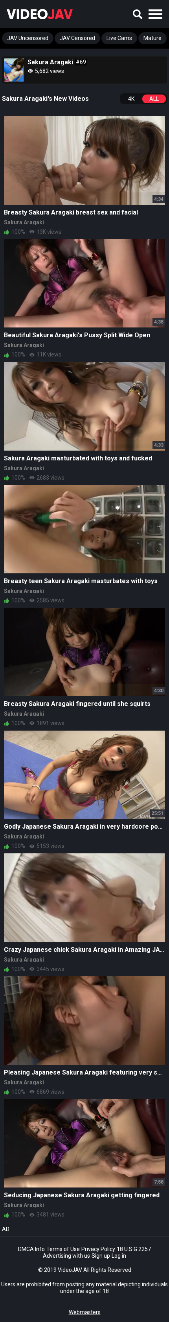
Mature (152, 38)
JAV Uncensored (27, 38)
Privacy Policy (98, 1249)
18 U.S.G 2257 (134, 1249)
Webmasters (85, 1312)
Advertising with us (66, 1256)
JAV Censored (77, 38)
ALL (154, 99)
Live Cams (119, 38)
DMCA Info (31, 1249)
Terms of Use (63, 1249)
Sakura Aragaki (24, 222)
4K (131, 99)
